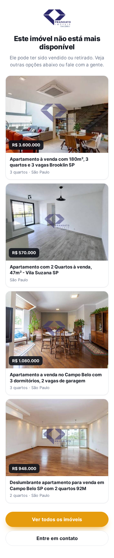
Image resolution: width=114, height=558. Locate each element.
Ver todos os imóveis (57, 519)
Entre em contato (57, 538)
